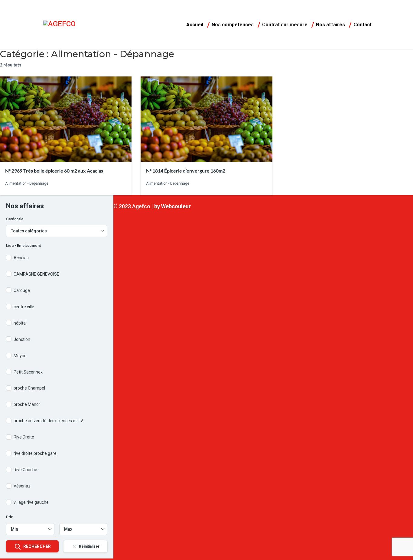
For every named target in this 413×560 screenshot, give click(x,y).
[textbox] (30, 529)
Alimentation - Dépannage (26, 184)
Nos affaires (330, 25)
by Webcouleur (172, 206)
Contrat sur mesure (284, 25)
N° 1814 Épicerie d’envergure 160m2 (185, 170)
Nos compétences (233, 25)
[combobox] (30, 529)
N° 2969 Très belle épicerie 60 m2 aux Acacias (54, 170)
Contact (362, 25)
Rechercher (37, 546)
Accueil (194, 25)
